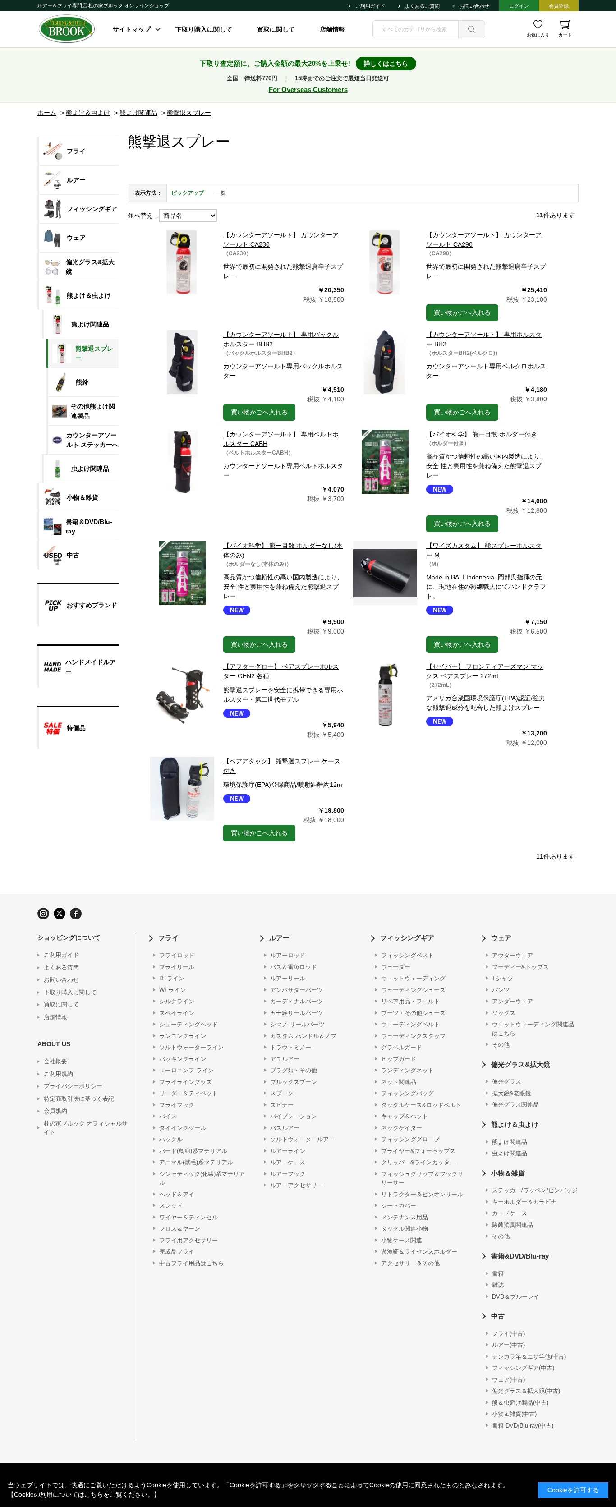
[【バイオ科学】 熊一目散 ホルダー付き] (385, 462)
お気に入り (538, 34)
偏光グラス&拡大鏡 (520, 1064)
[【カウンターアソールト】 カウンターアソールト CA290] (385, 262)
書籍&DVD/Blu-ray (520, 1256)
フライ (168, 938)
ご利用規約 (58, 1074)
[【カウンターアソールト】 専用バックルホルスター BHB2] (182, 362)
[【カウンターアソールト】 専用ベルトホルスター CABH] (182, 462)
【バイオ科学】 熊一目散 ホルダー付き (481, 434)
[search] (471, 29)
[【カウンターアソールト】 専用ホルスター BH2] (385, 362)
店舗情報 (332, 29)
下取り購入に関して (203, 29)
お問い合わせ (474, 6)
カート (565, 34)
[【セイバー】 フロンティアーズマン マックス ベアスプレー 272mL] (385, 694)
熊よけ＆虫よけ (514, 1124)
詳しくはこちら (386, 63)
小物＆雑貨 (508, 1173)
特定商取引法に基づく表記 (79, 1098)
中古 (498, 1316)
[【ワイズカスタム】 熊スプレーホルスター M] (385, 573)
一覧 (220, 193)
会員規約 (55, 1110)
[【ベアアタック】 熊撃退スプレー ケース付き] (182, 789)
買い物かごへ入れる (462, 312)
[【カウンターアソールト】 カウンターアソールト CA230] (182, 262)
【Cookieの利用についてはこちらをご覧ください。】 (84, 1494)
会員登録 (559, 6)
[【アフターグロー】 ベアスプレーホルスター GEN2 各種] (182, 694)
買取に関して (276, 29)
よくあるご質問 (422, 6)
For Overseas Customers (308, 89)
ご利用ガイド (370, 6)
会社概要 (55, 1061)
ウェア (501, 938)
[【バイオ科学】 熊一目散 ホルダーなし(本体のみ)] (182, 573)
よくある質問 (61, 967)
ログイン (519, 6)
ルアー (279, 938)
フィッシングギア (407, 938)
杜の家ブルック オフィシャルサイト (86, 1128)
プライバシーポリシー (73, 1086)
